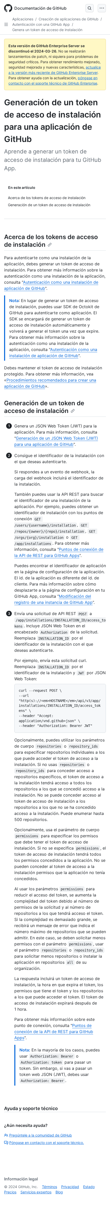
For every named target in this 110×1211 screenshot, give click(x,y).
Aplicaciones (22, 19)
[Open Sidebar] (6, 24)
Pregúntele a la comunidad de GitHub (40, 1135)
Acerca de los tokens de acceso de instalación (51, 240)
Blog (59, 1192)
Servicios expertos (35, 1192)
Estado (89, 1186)
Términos (49, 1186)
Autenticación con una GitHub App (41, 24)
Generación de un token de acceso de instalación (44, 406)
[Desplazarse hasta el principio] (99, 1200)
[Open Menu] (102, 8)
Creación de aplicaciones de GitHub (68, 19)
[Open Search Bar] (89, 8)
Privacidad (70, 1186)
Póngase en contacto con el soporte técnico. (46, 1142)
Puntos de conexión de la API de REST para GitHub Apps (53, 1031)
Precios (10, 1192)
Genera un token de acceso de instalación (47, 30)
